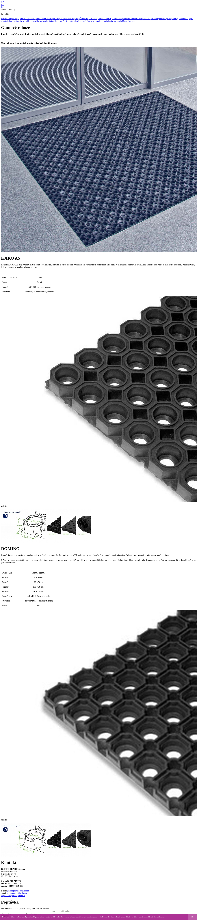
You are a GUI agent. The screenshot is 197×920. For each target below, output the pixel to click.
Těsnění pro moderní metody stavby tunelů (104, 21)
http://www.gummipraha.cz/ (13, 895)
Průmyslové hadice (77, 21)
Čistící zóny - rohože (88, 18)
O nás (124, 21)
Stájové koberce (55, 21)
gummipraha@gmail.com (18, 891)
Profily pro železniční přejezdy (66, 18)
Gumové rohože (104, 18)
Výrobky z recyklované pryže (35, 21)
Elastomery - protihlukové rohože (38, 18)
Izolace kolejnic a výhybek (12, 18)
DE (2, 7)
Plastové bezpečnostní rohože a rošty (127, 18)
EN (2, 4)
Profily (65, 21)
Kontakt (131, 21)
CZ (2, 2)
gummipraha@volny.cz (17, 893)
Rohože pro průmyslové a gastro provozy (160, 18)
